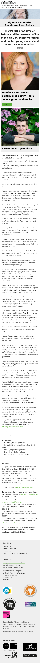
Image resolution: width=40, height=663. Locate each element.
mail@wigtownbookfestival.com (14, 563)
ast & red (14, 631)
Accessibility (7, 551)
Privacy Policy (7, 546)
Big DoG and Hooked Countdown (14, 7)
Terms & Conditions (9, 548)
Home (2, 7)
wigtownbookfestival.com (24, 487)
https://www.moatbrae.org (11, 523)
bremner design (28, 631)
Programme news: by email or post (15, 553)
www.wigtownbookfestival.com (12, 426)
